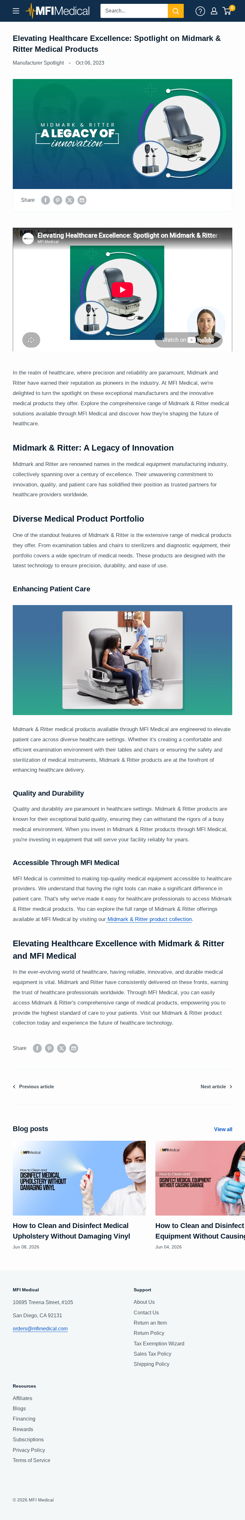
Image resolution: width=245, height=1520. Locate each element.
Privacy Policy (29, 1450)
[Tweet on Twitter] (69, 200)
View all (224, 1129)
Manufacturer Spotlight (38, 63)
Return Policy (149, 1333)
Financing (24, 1419)
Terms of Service (31, 1460)
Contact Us (146, 1312)
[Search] (176, 11)
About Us (144, 1302)
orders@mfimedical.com (40, 1328)
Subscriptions (28, 1439)
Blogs (19, 1408)
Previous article (36, 1086)
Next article (213, 1086)
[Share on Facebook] (45, 200)
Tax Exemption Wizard (159, 1343)
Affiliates (22, 1398)
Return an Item (150, 1323)
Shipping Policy (151, 1364)
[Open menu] (16, 10)
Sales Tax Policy (152, 1354)
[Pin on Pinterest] (57, 200)
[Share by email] (82, 200)
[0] (227, 11)
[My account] (200, 11)
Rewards (23, 1429)
